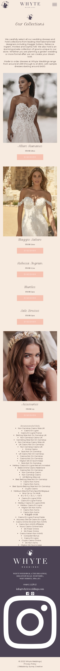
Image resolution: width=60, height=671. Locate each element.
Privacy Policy (30, 664)
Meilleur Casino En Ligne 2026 (31, 503)
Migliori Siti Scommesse (31, 545)
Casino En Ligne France (31, 433)
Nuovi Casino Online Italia (31, 526)
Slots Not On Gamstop (31, 451)
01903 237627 (30, 584)
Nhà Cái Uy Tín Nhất (31, 493)
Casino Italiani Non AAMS (31, 533)
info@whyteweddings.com (30, 588)
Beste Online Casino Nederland (31, 468)
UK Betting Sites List (31, 477)
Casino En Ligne (31, 430)
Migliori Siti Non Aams (31, 507)
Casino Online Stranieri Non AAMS (31, 522)
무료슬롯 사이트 (31, 514)
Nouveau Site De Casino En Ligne (31, 519)
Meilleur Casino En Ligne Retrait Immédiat (31, 465)
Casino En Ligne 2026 (31, 498)
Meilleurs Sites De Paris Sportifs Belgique (31, 491)
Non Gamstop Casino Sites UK (31, 428)
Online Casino (31, 449)
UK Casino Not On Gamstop (31, 444)
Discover (30, 157)
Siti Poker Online (31, 529)
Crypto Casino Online (31, 540)
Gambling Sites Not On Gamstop (31, 440)
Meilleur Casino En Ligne (31, 505)
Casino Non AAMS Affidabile (31, 524)
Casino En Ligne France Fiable (31, 517)
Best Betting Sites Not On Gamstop (31, 479)
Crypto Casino (31, 488)
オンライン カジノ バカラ (31, 495)
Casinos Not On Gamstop (31, 456)
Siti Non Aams (31, 543)
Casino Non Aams (31, 481)
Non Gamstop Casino (31, 472)
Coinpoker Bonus (31, 536)
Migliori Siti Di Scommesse (31, 461)
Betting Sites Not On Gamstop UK (31, 435)
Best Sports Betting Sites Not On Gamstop (31, 486)
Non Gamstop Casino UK (31, 437)
